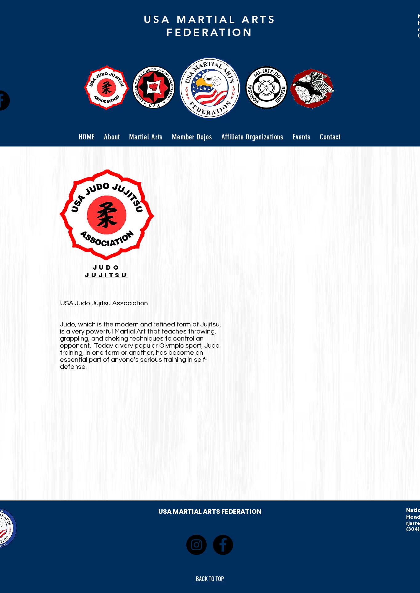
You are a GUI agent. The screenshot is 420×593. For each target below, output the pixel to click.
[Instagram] (196, 545)
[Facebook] (223, 545)
